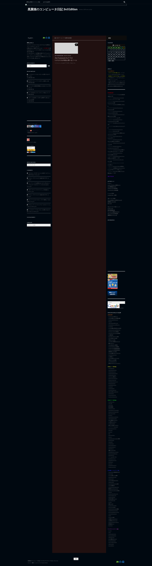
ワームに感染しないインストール (114, 353)
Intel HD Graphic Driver (112, 370)
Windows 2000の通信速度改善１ (114, 348)
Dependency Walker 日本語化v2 (118, 166)
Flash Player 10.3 (111, 401)
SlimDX (111, 473)
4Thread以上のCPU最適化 (113, 344)
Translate (122, 307)
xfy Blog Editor (111, 443)
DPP (117, 426)
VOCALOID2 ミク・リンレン (113, 452)
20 (123, 54)
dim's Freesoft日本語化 (113, 213)
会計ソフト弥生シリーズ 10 (113, 425)
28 (109, 58)
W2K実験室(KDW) (112, 186)
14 (109, 54)
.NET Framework (59, 55)
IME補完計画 (110, 334)
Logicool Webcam (111, 388)
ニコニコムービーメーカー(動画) (114, 438)
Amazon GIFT (30, 142)
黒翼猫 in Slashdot (112, 201)
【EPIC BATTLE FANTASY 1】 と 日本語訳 (38, 189)
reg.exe (109, 515)
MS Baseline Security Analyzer (113, 522)
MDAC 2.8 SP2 (111, 478)
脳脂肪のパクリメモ (112, 215)
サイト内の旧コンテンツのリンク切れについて (39, 92)
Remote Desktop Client (112, 354)
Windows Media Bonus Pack (113, 493)
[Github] (46, 38)
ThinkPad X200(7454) (112, 534)
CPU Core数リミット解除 (112, 475)
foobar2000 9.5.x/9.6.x (112, 460)
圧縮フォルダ (110, 503)
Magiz (36, 174)
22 (111, 56)
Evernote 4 (110, 415)
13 (123, 52)
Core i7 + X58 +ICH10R (112, 542)
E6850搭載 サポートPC (112, 539)
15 (111, 54)
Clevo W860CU (111, 545)
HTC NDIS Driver (111, 368)
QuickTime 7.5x (111, 458)
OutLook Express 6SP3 (112, 477)
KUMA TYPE (110, 208)
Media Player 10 (111, 455)
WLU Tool (110, 321)
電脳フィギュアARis (112, 450)
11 (118, 52)
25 (118, 56)
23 (114, 56)
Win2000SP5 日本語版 (113, 190)
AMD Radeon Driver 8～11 (113, 381)
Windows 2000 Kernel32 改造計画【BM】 (38, 178)
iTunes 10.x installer (111, 413)
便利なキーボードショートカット (114, 363)
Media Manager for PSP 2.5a (113, 416)
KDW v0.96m (115, 131)
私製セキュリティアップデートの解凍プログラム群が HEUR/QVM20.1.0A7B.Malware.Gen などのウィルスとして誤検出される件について (116, 84)
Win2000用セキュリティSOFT (113, 358)
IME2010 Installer (111, 408)
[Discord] (49, 38)
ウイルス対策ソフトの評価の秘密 (114, 318)
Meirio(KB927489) (111, 500)
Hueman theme (44, 562)
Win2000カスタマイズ (112, 361)
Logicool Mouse (111, 393)
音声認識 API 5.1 (111, 523)
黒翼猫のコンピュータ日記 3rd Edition (52, 9)
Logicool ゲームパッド (112, 390)
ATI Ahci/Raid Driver (111, 383)
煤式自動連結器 (111, 210)
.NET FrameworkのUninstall (113, 323)
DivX (109, 433)
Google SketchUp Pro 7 (112, 428)
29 (111, 58)
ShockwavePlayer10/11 (112, 465)
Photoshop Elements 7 (112, 445)
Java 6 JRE (110, 403)
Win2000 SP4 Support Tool (113, 510)
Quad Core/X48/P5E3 (112, 535)
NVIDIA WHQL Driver (112, 375)
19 (121, 54)
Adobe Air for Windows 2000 (113, 411)
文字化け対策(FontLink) (112, 498)
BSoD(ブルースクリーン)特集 (113, 336)
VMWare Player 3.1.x (112, 371)
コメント (116, 74)
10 (116, 52)
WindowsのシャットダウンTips (114, 324)
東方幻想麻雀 (110, 406)
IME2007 (110, 492)
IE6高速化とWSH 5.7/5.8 (112, 520)
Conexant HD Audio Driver (112, 373)
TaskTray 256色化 (111, 517)
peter (28, 186)
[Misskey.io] (44, 38)
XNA (109, 473)
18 (118, 54)
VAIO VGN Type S (111, 537)
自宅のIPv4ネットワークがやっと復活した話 (38, 81)
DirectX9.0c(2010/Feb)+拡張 (113, 483)
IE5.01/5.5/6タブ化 (111, 507)
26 (121, 56)
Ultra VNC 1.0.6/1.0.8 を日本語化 (114, 333)
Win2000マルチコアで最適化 (113, 346)
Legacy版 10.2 (110, 164)
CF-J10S (109, 530)
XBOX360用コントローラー (113, 391)
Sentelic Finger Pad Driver (112, 378)
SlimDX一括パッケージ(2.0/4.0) (118, 126)
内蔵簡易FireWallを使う (112, 351)
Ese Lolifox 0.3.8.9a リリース (118, 129)
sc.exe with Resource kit (112, 513)
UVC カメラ (110, 386)
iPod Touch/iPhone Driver (112, 396)
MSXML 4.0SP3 (111, 482)
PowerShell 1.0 (111, 448)
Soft (115, 426)
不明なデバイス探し (112, 339)
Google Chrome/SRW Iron (112, 453)
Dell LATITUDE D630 (112, 540)
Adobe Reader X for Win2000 (113, 410)
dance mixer (110, 430)
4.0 (111, 463)
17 (116, 54)
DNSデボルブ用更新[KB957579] (114, 341)
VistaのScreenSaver (111, 423)
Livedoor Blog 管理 (112, 195)
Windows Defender (111, 497)
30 (114, 58)
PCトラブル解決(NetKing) (113, 211)
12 (121, 52)
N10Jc (109, 532)
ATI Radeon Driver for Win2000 (118, 97)
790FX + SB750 (111, 544)
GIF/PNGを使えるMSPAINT (113, 480)
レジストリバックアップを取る (114, 490)
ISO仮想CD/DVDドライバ (112, 518)
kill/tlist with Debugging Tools (113, 512)
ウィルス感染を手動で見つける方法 (114, 328)
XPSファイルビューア (112, 495)
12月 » (112, 60)
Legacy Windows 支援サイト (114, 185)
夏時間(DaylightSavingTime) (113, 488)
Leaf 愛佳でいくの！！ (112, 421)
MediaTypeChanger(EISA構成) (113, 508)
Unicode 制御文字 (111, 485)
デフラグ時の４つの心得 (112, 338)
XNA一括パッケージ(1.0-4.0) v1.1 (119, 122)
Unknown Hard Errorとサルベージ (114, 329)
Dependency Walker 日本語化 (113, 331)
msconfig (110, 502)
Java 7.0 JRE (110, 405)
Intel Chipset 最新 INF (112, 376)
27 (123, 56)
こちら (120, 76)
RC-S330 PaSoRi (111, 440)
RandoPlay (29, 191)
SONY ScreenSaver (111, 435)
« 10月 (109, 60)
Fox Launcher (110, 326)
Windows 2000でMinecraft (113, 319)
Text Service (110, 525)
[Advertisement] (116, 245)
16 (114, 54)
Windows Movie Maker (112, 505)
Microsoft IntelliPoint (112, 395)
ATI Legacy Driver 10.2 (112, 380)
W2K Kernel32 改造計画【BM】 (114, 472)
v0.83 (118, 117)
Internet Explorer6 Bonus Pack (113, 487)
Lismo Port (110, 431)
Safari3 (109, 463)
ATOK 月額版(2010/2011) (112, 420)
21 (109, 56)
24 (116, 56)
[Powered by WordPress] (32, 562)
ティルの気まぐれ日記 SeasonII (115, 200)
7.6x (115, 458)
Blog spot (110, 203)
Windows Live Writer (112, 467)
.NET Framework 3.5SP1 (112, 418)
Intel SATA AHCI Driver (112, 385)
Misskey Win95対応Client (113, 316)
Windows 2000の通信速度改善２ (114, 349)
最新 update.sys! (111, 343)
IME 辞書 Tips (110, 356)
